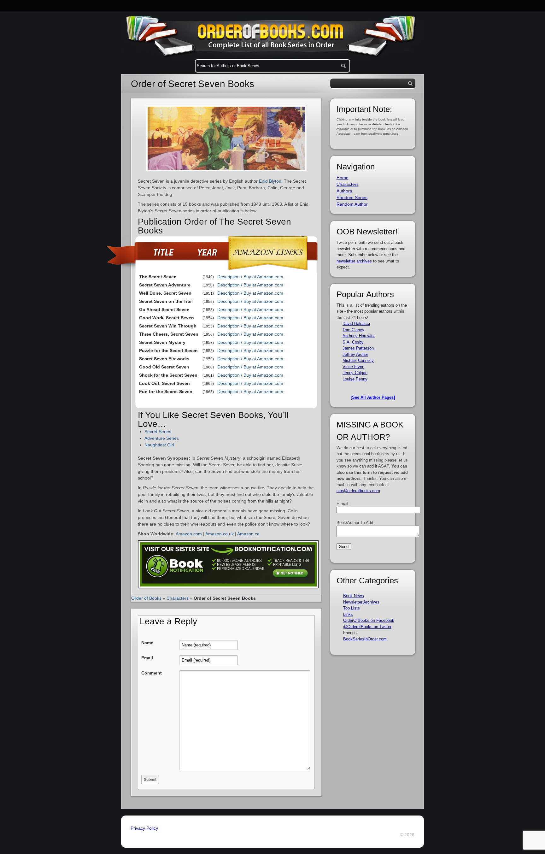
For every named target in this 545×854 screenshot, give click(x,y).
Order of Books (146, 598)
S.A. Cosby (353, 342)
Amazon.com (189, 533)
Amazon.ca (248, 533)
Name (147, 642)
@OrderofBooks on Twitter (367, 626)
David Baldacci (356, 323)
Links (348, 614)
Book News (353, 595)
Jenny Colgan (355, 372)
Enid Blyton (270, 181)
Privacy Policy (144, 828)
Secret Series (157, 431)
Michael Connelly (358, 360)
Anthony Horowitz (359, 335)
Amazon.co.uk (219, 533)
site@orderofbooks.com (358, 490)
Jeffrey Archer (355, 354)
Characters (178, 598)
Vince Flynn (353, 366)
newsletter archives (354, 261)
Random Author (352, 204)
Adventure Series (161, 438)
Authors (344, 190)
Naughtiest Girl (159, 444)
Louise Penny (355, 379)
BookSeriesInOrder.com (365, 639)
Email (147, 657)
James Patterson (358, 348)
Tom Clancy (353, 329)
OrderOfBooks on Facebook (368, 620)
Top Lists (351, 608)
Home (343, 177)
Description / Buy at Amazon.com (250, 276)
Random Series (352, 197)
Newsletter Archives (361, 602)
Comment (151, 672)
